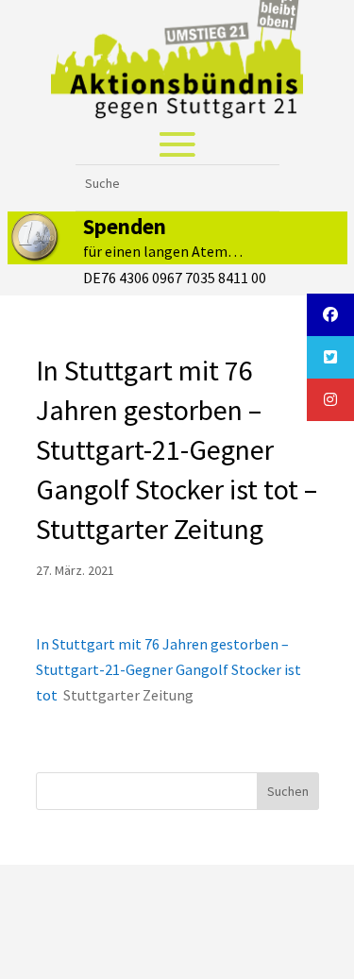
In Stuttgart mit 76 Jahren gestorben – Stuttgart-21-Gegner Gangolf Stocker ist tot (168, 669)
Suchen (288, 791)
